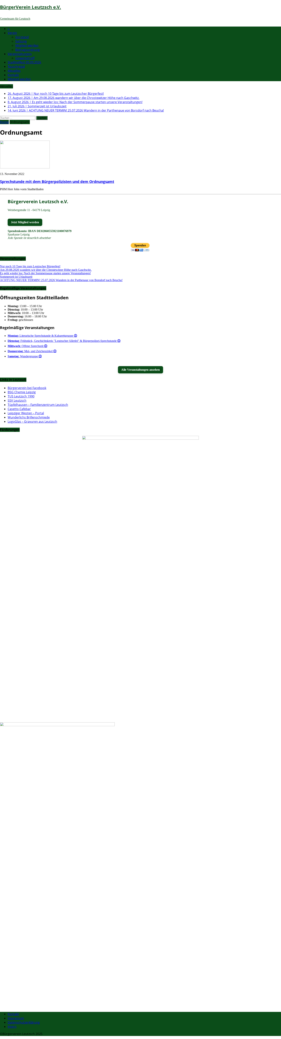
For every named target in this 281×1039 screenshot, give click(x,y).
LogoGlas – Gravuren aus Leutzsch (32, 421)
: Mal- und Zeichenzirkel (32, 351)
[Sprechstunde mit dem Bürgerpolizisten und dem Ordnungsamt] (25, 167)
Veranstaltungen (20, 54)
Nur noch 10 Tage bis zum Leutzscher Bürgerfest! (30, 266)
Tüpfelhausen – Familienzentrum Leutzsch (38, 405)
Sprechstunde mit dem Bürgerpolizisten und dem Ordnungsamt (57, 181)
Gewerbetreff (25, 58)
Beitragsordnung (27, 50)
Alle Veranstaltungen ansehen (140, 369)
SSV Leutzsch (17, 400)
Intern (12, 1026)
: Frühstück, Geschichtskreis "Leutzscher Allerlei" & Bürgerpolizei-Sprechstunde (64, 340)
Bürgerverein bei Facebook (27, 388)
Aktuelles (14, 71)
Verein (12, 33)
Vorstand (22, 37)
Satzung (21, 41)
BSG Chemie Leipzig (22, 392)
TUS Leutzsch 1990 (21, 396)
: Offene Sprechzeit (27, 346)
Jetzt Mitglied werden (25, 222)
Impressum (16, 1018)
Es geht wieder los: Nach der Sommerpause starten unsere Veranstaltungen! (45, 273)
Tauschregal (16, 66)
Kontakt (13, 75)
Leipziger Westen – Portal (26, 413)
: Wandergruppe (25, 356)
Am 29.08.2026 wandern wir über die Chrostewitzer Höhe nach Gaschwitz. (46, 269)
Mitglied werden (26, 45)
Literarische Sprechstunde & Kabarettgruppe (42, 335)
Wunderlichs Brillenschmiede (29, 417)
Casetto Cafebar (19, 409)
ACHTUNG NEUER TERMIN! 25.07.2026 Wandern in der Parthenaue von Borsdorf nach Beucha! (61, 280)
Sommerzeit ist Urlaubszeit (16, 276)
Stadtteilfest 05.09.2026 (24, 62)
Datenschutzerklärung (24, 1022)
